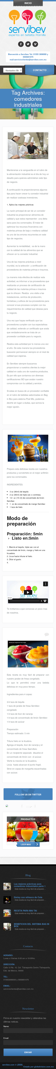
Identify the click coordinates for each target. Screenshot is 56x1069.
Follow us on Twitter (28, 794)
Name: (6, 1026)
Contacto (39, 70)
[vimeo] (35, 44)
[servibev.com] (28, 40)
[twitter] (28, 44)
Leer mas (26, 844)
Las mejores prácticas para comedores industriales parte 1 (30, 885)
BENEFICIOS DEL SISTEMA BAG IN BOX (31, 925)
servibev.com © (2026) (12, 1064)
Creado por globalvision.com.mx (38, 1066)
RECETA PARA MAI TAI (25, 911)
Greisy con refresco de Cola (28, 897)
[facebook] (21, 44)
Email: (6, 1038)
